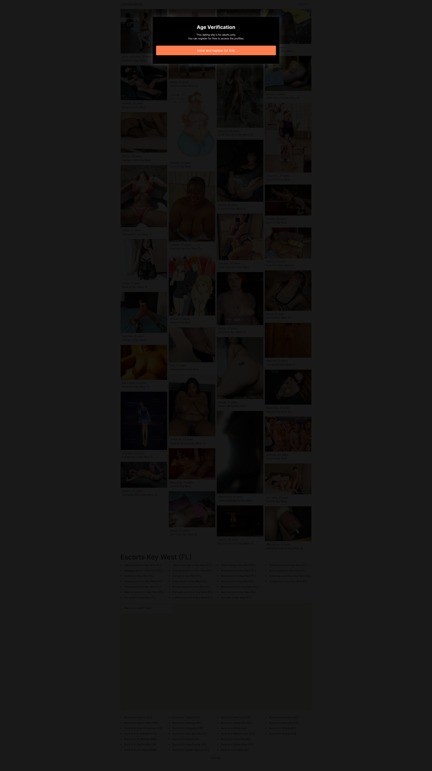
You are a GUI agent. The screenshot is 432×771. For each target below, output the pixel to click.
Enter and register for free (216, 50)
